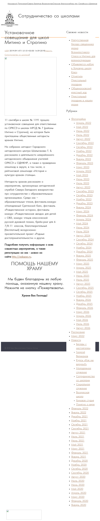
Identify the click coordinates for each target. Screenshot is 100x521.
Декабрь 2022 (84, 155)
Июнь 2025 (82, 276)
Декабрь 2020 (79, 461)
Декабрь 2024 (84, 252)
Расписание (78, 332)
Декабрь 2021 (79, 416)
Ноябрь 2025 (83, 296)
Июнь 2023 (82, 179)
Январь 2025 (83, 256)
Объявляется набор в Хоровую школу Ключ (82, 68)
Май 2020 (77, 489)
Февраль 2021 (79, 453)
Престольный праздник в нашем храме (82, 100)
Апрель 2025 (83, 268)
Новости (48, 51)
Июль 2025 (82, 280)
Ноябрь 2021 (79, 420)
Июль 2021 (77, 436)
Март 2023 (82, 167)
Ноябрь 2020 (79, 465)
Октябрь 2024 (84, 243)
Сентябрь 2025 (85, 288)
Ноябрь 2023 (83, 199)
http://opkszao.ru (21, 257)
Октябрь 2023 (84, 195)
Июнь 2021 (77, 440)
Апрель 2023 (83, 171)
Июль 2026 (82, 324)
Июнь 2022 (82, 131)
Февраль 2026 (84, 308)
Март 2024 (82, 211)
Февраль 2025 (84, 260)
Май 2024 (82, 223)
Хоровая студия (85, 400)
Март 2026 (82, 312)
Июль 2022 (82, 135)
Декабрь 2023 (84, 203)
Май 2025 (82, 272)
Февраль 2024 (84, 215)
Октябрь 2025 (84, 292)
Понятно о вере (85, 404)
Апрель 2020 (78, 493)
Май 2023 (82, 175)
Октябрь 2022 (84, 147)
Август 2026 (83, 328)
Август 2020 (78, 477)
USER (7, 51)
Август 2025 (83, 284)
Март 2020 (77, 497)
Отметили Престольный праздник (78, 80)
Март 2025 (82, 264)
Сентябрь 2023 (85, 191)
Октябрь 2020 (79, 469)
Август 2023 (83, 187)
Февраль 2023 (84, 163)
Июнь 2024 (82, 227)
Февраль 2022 (79, 408)
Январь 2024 (83, 207)
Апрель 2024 (83, 219)
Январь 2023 (83, 159)
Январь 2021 (78, 457)
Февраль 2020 (79, 501)
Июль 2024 (82, 231)
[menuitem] (17, 4)
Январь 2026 (83, 300)
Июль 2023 (82, 183)
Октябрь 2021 (79, 424)
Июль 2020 (77, 481)
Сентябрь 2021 (80, 428)
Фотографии (78, 119)
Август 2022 (83, 139)
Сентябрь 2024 (85, 239)
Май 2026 (82, 320)
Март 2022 (77, 336)
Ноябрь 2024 (83, 247)
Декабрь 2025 (84, 304)
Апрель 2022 (83, 123)
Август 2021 (78, 432)
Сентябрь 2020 (80, 473)
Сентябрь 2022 (85, 143)
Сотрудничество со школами (17, 55)
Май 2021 (77, 445)
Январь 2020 (78, 505)
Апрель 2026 (83, 316)
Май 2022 (82, 127)
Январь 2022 (78, 412)
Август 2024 (83, 235)
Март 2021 (77, 449)
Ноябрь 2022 (83, 151)
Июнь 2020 (77, 485)
